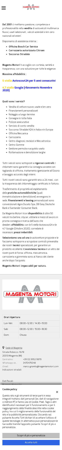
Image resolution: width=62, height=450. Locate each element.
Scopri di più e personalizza (31, 435)
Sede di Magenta (14, 347)
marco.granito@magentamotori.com (40, 366)
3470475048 (29, 362)
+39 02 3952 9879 (32, 359)
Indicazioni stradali (11, 369)
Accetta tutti (31, 442)
